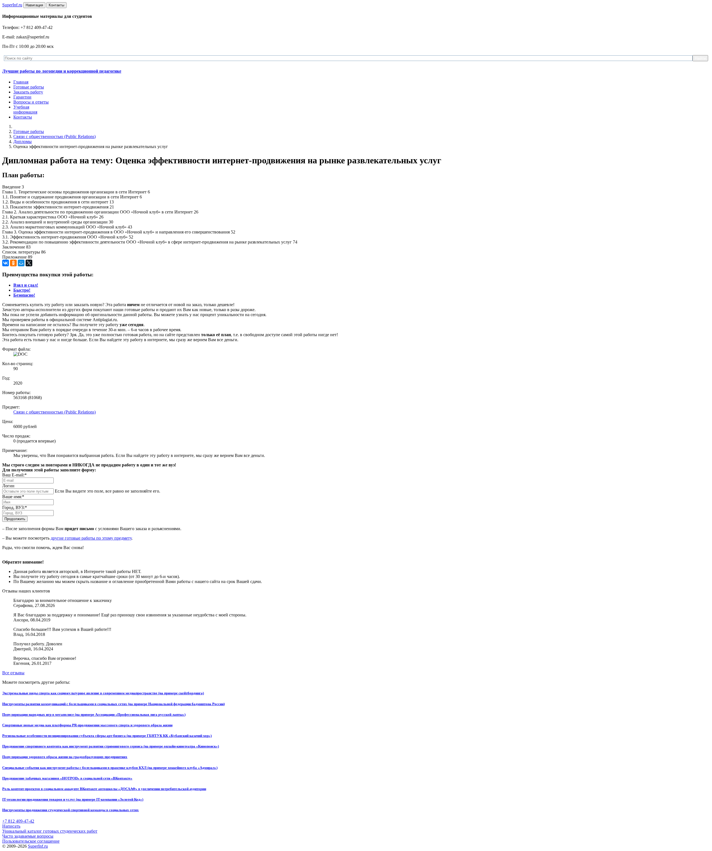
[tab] (25, 285)
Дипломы (22, 141)
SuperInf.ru (38, 846)
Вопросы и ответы (31, 102)
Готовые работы (28, 87)
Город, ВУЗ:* (14, 507)
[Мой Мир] (21, 263)
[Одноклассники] (13, 263)
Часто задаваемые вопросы (27, 836)
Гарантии (22, 97)
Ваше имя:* (13, 496)
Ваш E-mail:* (14, 475)
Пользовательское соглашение (31, 841)
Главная (20, 82)
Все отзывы (13, 672)
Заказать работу (28, 92)
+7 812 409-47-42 (18, 821)
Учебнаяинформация (25, 109)
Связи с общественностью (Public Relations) (54, 136)
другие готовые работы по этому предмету (91, 538)
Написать (11, 826)
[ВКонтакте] (5, 263)
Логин (8, 485)
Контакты (22, 117)
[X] (29, 263)
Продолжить (14, 519)
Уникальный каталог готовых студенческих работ (49, 831)
